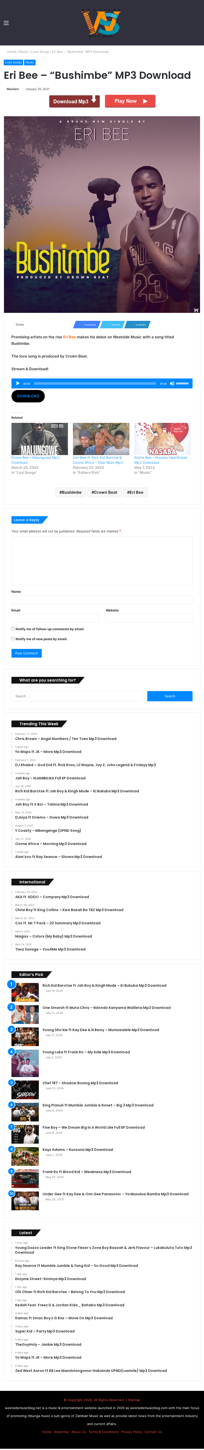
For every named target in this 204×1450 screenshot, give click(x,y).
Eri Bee (137, 492)
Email (15, 610)
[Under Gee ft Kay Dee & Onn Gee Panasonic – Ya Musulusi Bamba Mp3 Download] (25, 1201)
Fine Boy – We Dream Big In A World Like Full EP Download (94, 1127)
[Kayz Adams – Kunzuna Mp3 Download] (25, 1156)
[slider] (183, 382)
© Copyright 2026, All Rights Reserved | (96, 1400)
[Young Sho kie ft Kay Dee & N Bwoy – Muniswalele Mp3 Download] (25, 1036)
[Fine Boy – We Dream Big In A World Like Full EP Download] (25, 1134)
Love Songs (41, 52)
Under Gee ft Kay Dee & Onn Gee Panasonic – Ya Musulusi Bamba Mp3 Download (116, 1194)
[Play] (17, 383)
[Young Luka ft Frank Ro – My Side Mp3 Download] (25, 1063)
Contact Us (153, 1432)
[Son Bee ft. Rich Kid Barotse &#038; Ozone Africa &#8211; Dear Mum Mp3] (101, 439)
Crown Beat (105, 492)
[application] (102, 383)
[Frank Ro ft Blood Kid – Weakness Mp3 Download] (25, 1178)
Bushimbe (72, 492)
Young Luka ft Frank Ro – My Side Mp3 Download (86, 1052)
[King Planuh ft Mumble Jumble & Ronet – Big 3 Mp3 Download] (25, 1112)
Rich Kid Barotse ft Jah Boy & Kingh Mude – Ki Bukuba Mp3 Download (104, 985)
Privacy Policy (131, 1432)
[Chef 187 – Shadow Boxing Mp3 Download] (25, 1090)
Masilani (13, 89)
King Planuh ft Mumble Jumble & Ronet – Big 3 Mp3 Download (98, 1105)
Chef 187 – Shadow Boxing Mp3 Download (80, 1083)
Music (24, 52)
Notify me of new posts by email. (42, 639)
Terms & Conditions (104, 1432)
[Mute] (172, 383)
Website (112, 610)
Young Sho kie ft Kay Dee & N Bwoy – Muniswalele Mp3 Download (101, 1029)
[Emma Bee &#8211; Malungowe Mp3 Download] (39, 439)
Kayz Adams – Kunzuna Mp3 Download (78, 1149)
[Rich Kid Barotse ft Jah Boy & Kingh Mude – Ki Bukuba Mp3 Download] (25, 992)
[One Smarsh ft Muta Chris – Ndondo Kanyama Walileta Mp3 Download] (25, 1014)
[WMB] (102, 22)
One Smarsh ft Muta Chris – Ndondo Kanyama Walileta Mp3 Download (107, 1007)
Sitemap (134, 1400)
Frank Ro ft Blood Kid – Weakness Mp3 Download (87, 1171)
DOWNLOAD (28, 396)
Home (12, 52)
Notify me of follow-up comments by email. (50, 629)
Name (16, 592)
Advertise (61, 1432)
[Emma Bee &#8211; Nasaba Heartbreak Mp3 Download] (162, 439)
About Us (78, 1432)
